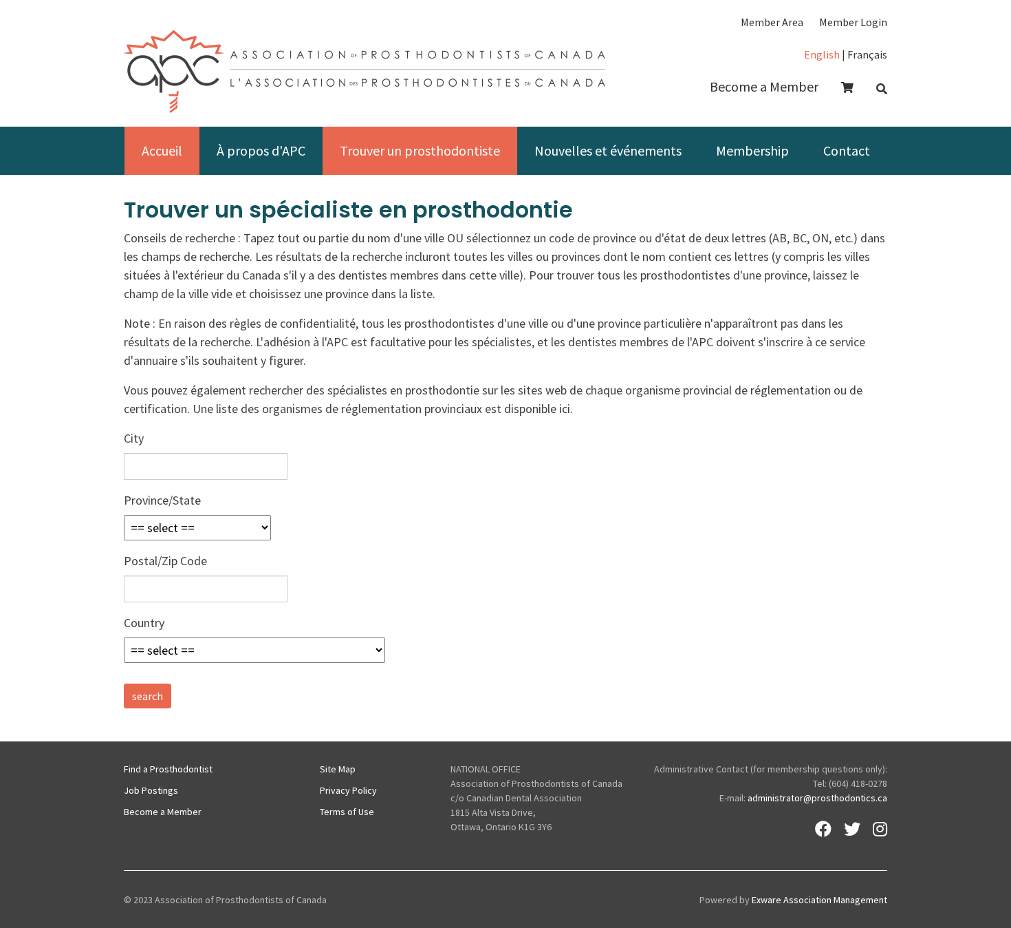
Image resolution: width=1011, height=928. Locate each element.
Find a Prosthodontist (168, 769)
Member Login (853, 22)
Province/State (162, 500)
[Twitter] (852, 829)
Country (144, 623)
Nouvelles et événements (608, 150)
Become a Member (764, 86)
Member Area (772, 22)
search (147, 696)
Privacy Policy (348, 790)
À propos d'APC (261, 150)
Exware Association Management (819, 900)
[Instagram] (880, 829)
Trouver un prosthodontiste (420, 150)
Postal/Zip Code (165, 561)
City (134, 438)
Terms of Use (347, 811)
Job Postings (151, 790)
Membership (752, 150)
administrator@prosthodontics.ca (817, 798)
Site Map (338, 769)
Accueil (162, 150)
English (822, 54)
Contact (846, 150)
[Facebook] (823, 829)
